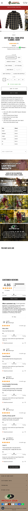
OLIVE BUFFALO (11, 57)
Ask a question (7, 151)
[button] (19, 284)
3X (22, 79)
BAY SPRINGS (9, 65)
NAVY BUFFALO (7, 73)
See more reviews (14, 467)
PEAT (19, 57)
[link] (14, 43)
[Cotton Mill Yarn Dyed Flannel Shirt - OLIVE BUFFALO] (2, 270)
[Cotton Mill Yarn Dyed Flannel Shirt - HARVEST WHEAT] (5, 270)
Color (14, 54)
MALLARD (18, 69)
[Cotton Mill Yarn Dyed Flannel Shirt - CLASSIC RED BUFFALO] (8, 271)
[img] (20, 303)
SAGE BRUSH (10, 69)
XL (15, 79)
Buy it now (14, 92)
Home (13, 35)
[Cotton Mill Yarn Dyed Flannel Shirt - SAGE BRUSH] (3, 271)
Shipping (9, 49)
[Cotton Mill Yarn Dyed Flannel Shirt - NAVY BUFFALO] (7, 271)
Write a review (14, 298)
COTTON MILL (18, 65)
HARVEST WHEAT (11, 61)
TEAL (19, 61)
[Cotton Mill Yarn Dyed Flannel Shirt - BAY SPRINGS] (8, 270)
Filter (15, 317)
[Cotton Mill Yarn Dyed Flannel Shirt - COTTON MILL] (2, 271)
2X (18, 79)
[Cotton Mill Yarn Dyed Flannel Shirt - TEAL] (7, 270)
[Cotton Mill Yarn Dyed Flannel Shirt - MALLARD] (5, 271)
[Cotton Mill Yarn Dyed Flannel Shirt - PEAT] (3, 270)
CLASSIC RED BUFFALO (19, 73)
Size (14, 76)
